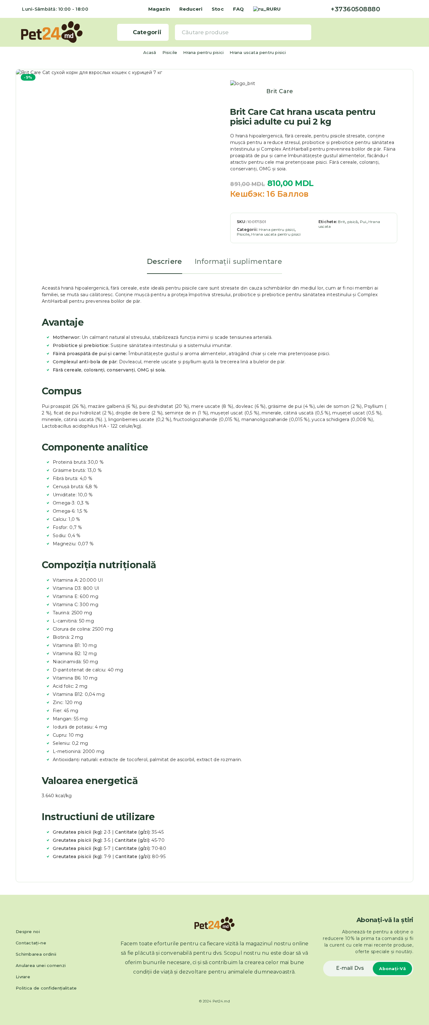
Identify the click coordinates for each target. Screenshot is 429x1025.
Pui (363, 221)
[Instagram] (401, 9)
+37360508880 (355, 9)
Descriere (164, 261)
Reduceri (190, 9)
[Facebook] (391, 9)
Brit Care (279, 91)
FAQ (238, 9)
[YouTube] (411, 9)
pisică (352, 221)
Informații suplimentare (238, 261)
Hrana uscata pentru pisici (258, 52)
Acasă (149, 52)
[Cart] (410, 31)
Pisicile (169, 52)
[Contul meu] (401, 32)
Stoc (218, 9)
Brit (341, 221)
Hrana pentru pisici (203, 52)
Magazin (159, 9)
